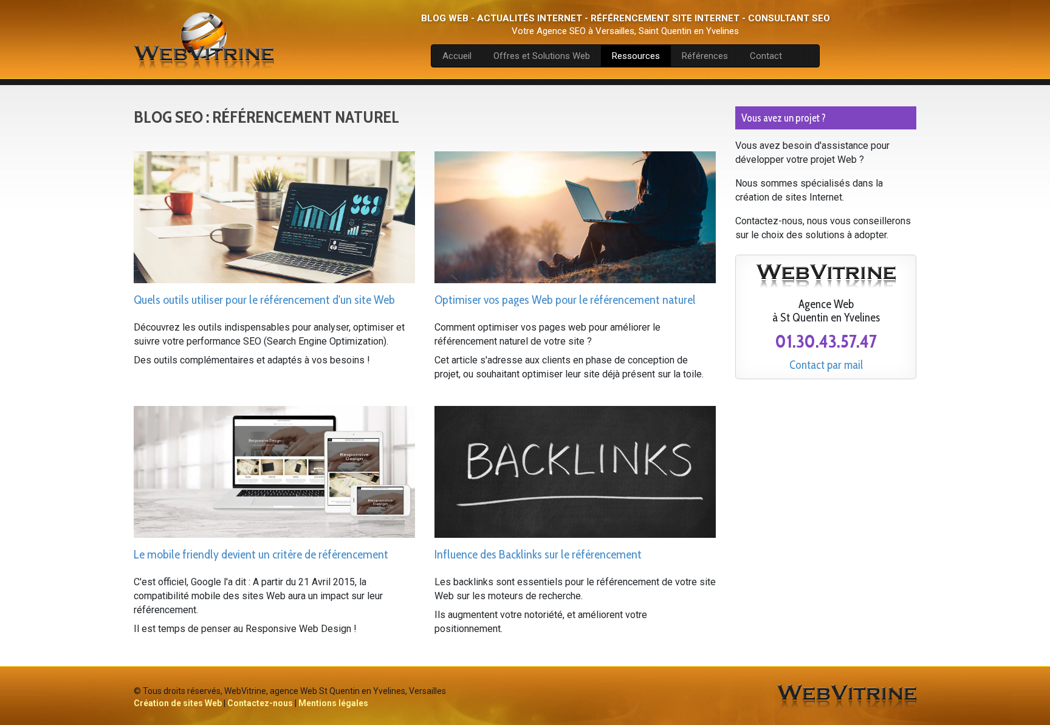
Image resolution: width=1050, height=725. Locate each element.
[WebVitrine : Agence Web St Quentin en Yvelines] (204, 40)
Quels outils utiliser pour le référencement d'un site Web (264, 299)
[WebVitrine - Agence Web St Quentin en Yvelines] (846, 697)
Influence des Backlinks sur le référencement (538, 554)
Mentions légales (333, 703)
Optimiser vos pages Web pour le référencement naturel (565, 299)
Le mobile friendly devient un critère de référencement (261, 554)
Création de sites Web (178, 703)
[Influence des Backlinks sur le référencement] (575, 471)
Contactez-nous (260, 703)
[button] (541, 56)
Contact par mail (826, 365)
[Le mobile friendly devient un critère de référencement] (274, 471)
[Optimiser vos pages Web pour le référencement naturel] (575, 216)
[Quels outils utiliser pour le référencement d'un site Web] (274, 216)
